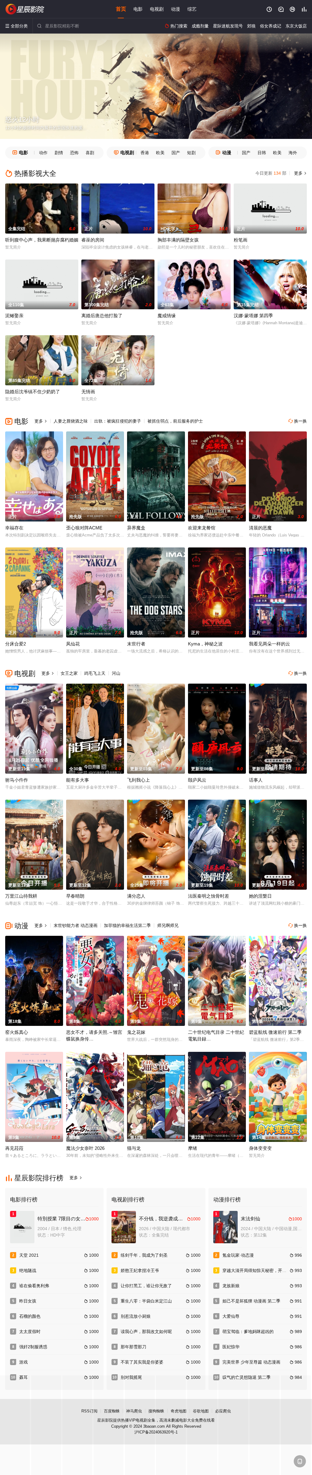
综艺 (192, 9)
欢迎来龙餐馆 (201, 527)
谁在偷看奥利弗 (34, 1285)
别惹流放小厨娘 (136, 1316)
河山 (116, 673)
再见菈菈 (14, 1148)
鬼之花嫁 (136, 1032)
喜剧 (90, 152)
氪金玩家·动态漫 (238, 1255)
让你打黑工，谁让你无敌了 (146, 1285)
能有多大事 (77, 780)
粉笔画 (240, 239)
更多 (300, 173)
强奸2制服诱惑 (33, 1346)
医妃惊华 (230, 1346)
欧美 (160, 152)
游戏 (23, 1362)
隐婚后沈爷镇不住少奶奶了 (32, 391)
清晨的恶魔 (260, 527)
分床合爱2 (15, 643)
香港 (144, 152)
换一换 (298, 421)
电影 (138, 9)
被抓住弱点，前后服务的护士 (175, 421)
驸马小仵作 (16, 780)
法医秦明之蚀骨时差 (208, 896)
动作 (43, 152)
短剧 (191, 152)
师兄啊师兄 (168, 925)
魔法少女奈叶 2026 (85, 1148)
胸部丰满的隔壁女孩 (178, 239)
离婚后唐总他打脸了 (101, 315)
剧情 (59, 152)
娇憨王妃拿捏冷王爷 (140, 1270)
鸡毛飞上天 (94, 673)
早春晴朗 (75, 896)
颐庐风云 (197, 780)
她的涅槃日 (260, 896)
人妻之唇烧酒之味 (71, 421)
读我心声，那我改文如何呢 (146, 1331)
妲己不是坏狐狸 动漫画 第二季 (251, 1301)
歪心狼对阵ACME (84, 527)
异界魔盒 (136, 527)
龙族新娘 (230, 1285)
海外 (293, 152)
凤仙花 (73, 643)
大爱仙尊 (230, 1316)
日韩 (261, 152)
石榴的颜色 (30, 1316)
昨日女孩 (27, 1301)
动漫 (175, 9)
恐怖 (74, 152)
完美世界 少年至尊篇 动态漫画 (251, 1362)
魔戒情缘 (167, 315)
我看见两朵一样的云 (269, 643)
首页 (121, 9)
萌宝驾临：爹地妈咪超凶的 (248, 1331)
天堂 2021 (29, 1255)
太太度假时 (30, 1331)
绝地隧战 (27, 1270)
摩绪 (192, 1148)
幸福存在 (14, 527)
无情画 (88, 391)
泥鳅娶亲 (14, 315)
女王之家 (69, 673)
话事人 (256, 780)
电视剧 (157, 9)
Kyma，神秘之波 (205, 643)
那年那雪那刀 (133, 1346)
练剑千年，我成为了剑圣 (144, 1255)
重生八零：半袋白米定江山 (146, 1301)
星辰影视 (25, 9)
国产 (176, 152)
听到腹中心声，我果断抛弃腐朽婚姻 (41, 239)
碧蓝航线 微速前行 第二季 (275, 1032)
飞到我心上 (138, 780)
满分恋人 (136, 896)
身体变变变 (260, 1148)
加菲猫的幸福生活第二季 (127, 925)
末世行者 (136, 643)
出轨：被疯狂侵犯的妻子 (117, 421)
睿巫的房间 (92, 239)
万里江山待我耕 (21, 896)
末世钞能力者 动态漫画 (76, 925)
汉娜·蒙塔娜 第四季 (253, 315)
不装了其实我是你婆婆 (142, 1362)
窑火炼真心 (16, 1032)
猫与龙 (134, 1148)
